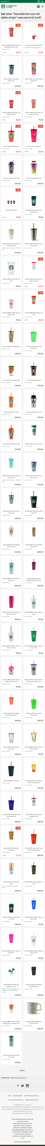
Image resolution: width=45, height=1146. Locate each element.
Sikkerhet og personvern (32, 1095)
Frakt (9, 1095)
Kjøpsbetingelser (18, 1095)
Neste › (22, 1070)
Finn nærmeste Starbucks (15, 1100)
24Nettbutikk (26, 1142)
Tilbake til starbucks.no (32, 1100)
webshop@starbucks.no (20, 1078)
